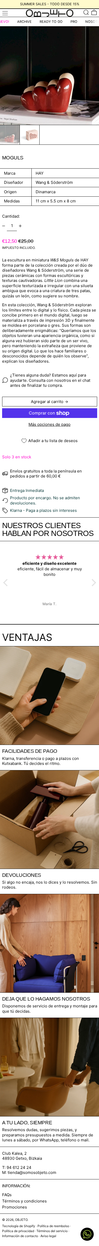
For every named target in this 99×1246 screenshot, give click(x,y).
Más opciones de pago (49, 424)
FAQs (7, 1194)
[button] (86, 12)
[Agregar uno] (20, 225)
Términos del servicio (52, 1231)
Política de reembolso (53, 1226)
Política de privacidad (18, 1231)
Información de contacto (20, 1236)
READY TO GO (51, 22)
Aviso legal (48, 1236)
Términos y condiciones (24, 1201)
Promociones (14, 1207)
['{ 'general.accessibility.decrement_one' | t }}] (3, 225)
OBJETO (21, 1220)
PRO (73, 22)
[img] (49, 557)
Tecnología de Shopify (18, 1226)
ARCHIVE (24, 22)
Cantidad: (11, 216)
